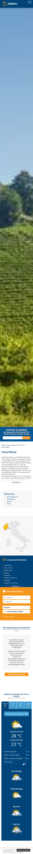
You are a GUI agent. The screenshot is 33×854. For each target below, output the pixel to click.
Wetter (9, 501)
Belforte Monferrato (10, 578)
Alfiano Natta (8, 570)
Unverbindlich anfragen (16, 674)
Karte (9, 504)
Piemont (21, 445)
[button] (16, 607)
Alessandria (8, 565)
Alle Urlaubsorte (12, 497)
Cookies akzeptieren (23, 850)
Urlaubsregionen (12, 445)
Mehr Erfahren (21, 852)
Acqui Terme (8, 568)
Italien (3, 445)
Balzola (6, 573)
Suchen (27, 437)
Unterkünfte (11, 499)
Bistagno (7, 580)
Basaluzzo (7, 575)
